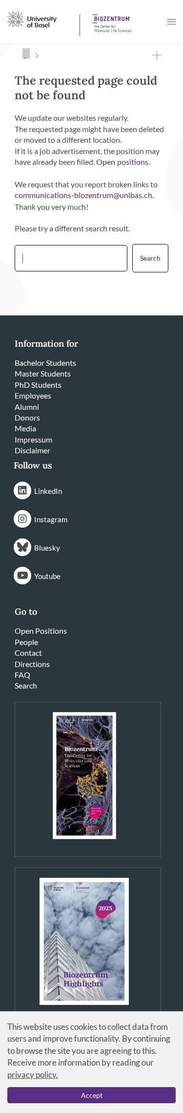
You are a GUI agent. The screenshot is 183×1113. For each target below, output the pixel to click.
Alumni (27, 406)
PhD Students (38, 384)
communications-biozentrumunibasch (83, 196)
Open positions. (123, 162)
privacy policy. (32, 1074)
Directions (32, 663)
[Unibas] (42, 18)
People (26, 641)
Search (26, 685)
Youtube (47, 576)
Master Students (43, 373)
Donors (27, 417)
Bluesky (47, 547)
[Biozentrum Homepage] (110, 19)
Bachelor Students (45, 362)
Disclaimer (32, 450)
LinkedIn (48, 491)
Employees (33, 395)
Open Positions (41, 630)
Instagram (50, 519)
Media (25, 428)
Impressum (33, 439)
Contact (28, 652)
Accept (91, 1095)
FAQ (22, 674)
